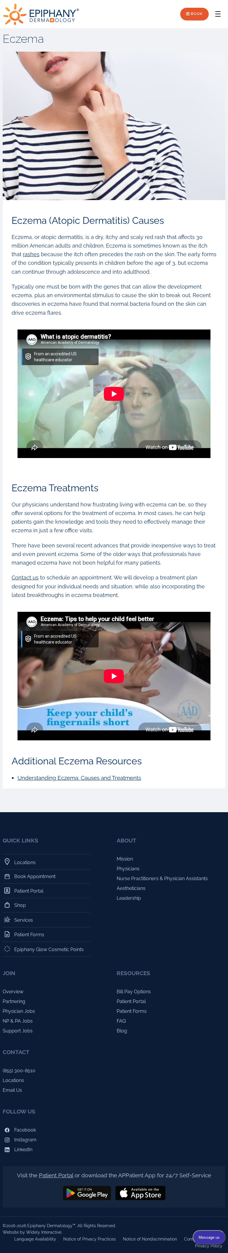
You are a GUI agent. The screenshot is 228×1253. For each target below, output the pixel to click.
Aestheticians (131, 888)
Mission (125, 859)
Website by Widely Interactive (32, 1232)
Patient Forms (29, 934)
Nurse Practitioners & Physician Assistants (162, 878)
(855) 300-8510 (19, 1070)
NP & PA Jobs (18, 1021)
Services (24, 920)
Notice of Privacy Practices (89, 1239)
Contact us (25, 577)
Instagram (25, 1140)
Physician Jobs (19, 1011)
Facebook (24, 1130)
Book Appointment (35, 876)
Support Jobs (18, 1031)
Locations (25, 862)
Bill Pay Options (134, 991)
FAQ (121, 1021)
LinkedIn (22, 1149)
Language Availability (35, 1239)
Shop (20, 905)
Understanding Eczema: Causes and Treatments (79, 777)
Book (196, 14)
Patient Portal (29, 891)
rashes (31, 254)
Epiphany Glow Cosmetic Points (49, 949)
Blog (122, 1031)
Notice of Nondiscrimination (150, 1239)
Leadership (129, 898)
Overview (13, 991)
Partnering (14, 1001)
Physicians (128, 869)
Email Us (12, 1090)
